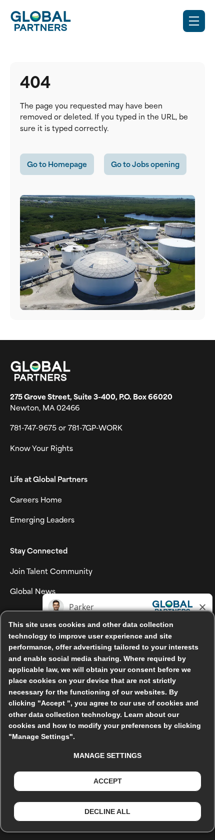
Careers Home (36, 499)
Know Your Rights (41, 448)
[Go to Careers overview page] (40, 21)
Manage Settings (108, 756)
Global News (33, 591)
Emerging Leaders (42, 519)
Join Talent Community (51, 571)
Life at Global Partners (49, 479)
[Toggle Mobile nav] (194, 21)
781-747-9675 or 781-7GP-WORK (66, 427)
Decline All (107, 812)
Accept (108, 781)
